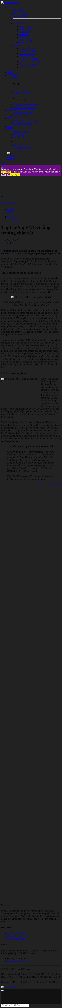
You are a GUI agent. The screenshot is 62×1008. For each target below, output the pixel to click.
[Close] (2, 167)
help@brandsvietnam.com (19, 961)
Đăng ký (11, 158)
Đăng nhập (12, 155)
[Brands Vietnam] (10, 2)
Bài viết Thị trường (8, 203)
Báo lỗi (10, 212)
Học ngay (6, 172)
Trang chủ (12, 217)
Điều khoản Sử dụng (17, 933)
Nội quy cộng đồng (16, 938)
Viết (3, 163)
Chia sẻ (10, 209)
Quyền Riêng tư (15, 936)
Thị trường (12, 220)
